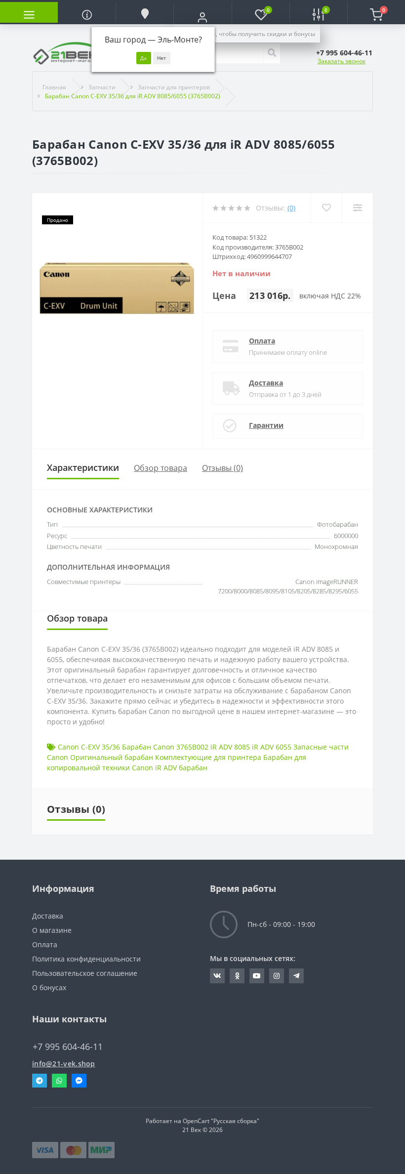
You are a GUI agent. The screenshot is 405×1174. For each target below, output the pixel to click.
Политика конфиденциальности (86, 959)
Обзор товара (160, 467)
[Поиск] (271, 53)
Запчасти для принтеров (174, 87)
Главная (54, 87)
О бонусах (49, 987)
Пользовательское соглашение (84, 973)
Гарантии (266, 425)
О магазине (52, 930)
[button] (202, 17)
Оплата (262, 340)
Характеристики (83, 467)
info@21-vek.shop (63, 1063)
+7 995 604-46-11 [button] (68, 1046)
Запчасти (102, 87)
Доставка (266, 382)
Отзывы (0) (222, 467)
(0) (291, 207)
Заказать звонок (341, 61)
